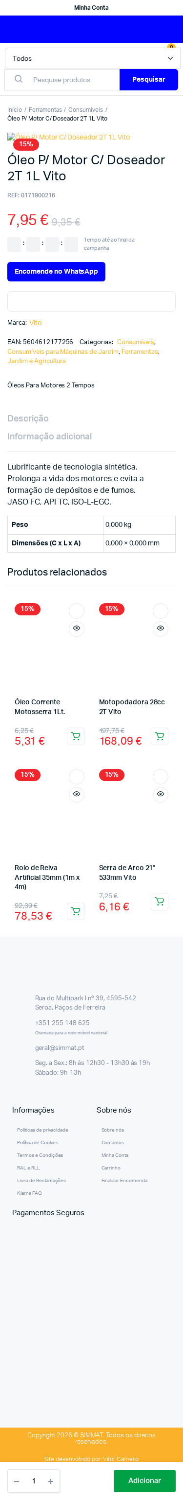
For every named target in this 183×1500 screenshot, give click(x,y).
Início (14, 110)
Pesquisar (148, 79)
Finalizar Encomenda (124, 1180)
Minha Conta (91, 8)
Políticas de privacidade (42, 1130)
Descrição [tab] (28, 419)
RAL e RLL (28, 1168)
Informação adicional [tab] (49, 437)
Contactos (113, 1142)
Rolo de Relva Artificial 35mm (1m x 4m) (47, 877)
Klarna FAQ (29, 1193)
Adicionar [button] (75, 736)
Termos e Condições (40, 1155)
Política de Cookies (37, 1142)
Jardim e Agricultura (36, 361)
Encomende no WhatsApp (56, 271)
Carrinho (111, 1168)
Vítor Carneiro (121, 1459)
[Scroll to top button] (167, 1461)
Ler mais (75, 911)
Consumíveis (85, 110)
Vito (35, 323)
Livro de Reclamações (41, 1180)
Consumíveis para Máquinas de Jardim (63, 352)
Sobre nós (113, 1130)
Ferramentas (45, 110)
